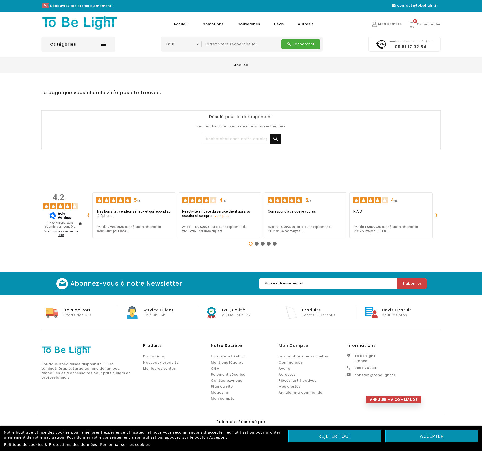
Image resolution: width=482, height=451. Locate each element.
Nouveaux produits (160, 362)
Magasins (220, 392)
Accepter (432, 436)
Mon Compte (293, 345)
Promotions (212, 24)
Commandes (291, 362)
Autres (306, 24)
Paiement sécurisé (228, 374)
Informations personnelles (304, 356)
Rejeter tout (334, 436)
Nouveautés (248, 24)
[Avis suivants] (436, 215)
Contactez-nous (226, 380)
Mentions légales (227, 362)
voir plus (222, 216)
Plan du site (222, 386)
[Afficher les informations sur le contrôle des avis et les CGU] (80, 224)
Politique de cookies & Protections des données (50, 444)
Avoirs (284, 368)
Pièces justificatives (297, 380)
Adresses (287, 374)
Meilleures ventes (159, 368)
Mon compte (223, 398)
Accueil (181, 24)
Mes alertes (290, 386)
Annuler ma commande (300, 392)
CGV (215, 368)
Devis (279, 24)
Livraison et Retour (228, 356)
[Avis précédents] (88, 215)
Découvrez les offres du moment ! (82, 5)
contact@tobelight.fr (374, 375)
